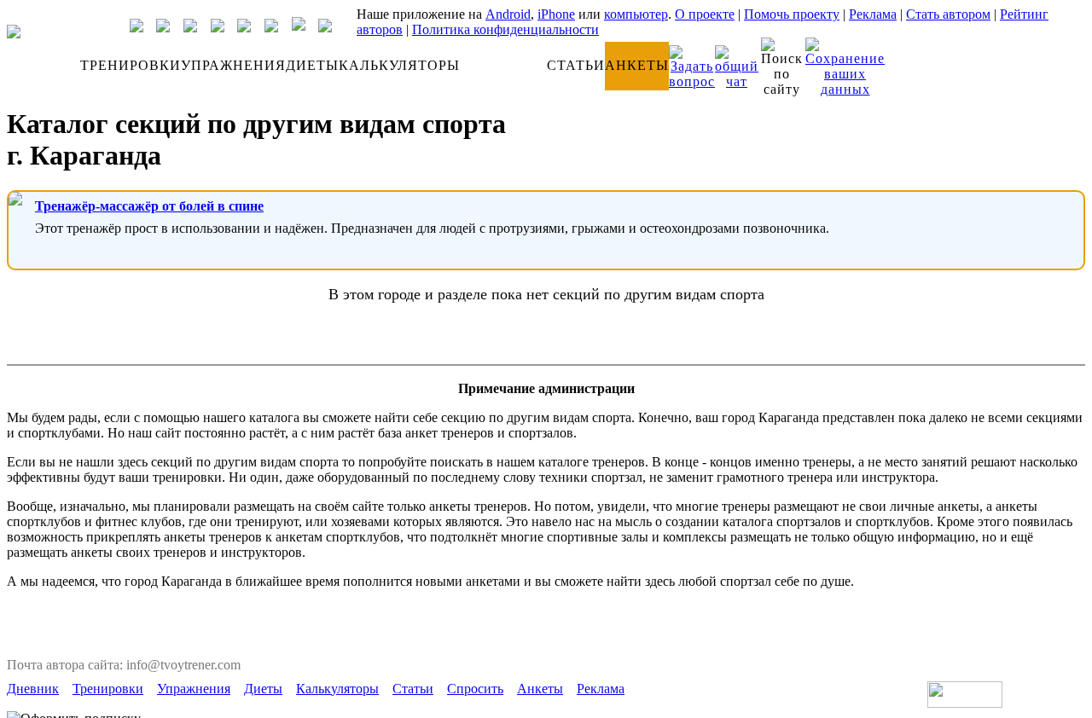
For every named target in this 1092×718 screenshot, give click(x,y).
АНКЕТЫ (637, 65)
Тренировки (108, 688)
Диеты (263, 688)
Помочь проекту (791, 14)
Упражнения (193, 688)
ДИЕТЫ (312, 65)
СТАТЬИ (576, 65)
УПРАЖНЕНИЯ (233, 65)
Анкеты (540, 688)
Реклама (873, 14)
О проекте (705, 14)
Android (508, 14)
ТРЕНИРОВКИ (130, 65)
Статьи (412, 688)
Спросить (475, 688)
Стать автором (948, 14)
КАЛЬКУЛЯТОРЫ (399, 65)
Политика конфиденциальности (505, 29)
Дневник (33, 688)
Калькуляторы (337, 688)
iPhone (556, 14)
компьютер (636, 14)
